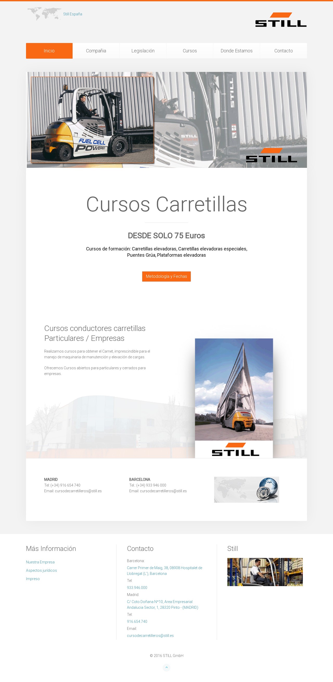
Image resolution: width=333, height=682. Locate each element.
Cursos (190, 50)
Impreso (33, 579)
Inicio (49, 50)
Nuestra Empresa (40, 562)
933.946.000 (137, 588)
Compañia (96, 50)
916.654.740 (137, 621)
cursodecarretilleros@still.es (150, 636)
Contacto (283, 50)
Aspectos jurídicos (41, 570)
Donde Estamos (237, 50)
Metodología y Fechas (166, 276)
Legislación (143, 50)
